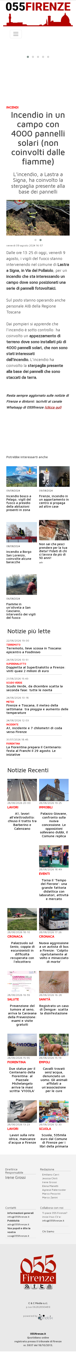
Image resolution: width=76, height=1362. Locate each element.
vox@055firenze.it (18, 1235)
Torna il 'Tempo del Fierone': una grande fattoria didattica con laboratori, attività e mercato (53, 889)
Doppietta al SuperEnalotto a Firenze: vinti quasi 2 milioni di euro (35, 669)
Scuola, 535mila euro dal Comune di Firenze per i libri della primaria (54, 1140)
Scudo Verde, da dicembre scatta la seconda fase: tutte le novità (34, 688)
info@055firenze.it (18, 1216)
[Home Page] (38, 13)
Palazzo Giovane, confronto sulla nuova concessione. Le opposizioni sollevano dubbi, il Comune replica (54, 825)
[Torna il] (54, 856)
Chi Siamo (48, 1231)
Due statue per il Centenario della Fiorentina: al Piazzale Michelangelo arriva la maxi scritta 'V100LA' (22, 1080)
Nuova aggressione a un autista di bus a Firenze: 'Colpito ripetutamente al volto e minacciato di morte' (54, 952)
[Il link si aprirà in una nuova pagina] (45, 1315)
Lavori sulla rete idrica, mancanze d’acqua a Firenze (22, 1138)
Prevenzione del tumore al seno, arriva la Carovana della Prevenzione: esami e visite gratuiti (22, 1015)
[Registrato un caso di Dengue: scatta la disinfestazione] (54, 982)
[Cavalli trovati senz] (54, 1045)
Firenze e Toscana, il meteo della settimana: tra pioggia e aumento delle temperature (37, 709)
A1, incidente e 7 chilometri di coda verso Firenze (34, 730)
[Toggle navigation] (16, 34)
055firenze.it (38, 1333)
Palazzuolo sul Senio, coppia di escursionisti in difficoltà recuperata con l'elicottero (22, 952)
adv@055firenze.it (18, 1224)
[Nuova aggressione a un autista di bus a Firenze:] (54, 919)
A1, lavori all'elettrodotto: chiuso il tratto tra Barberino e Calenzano (22, 821)
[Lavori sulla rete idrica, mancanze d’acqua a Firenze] (22, 1111)
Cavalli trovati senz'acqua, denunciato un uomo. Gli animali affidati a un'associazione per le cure (54, 1080)
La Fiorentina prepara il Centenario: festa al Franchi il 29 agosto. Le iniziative (34, 750)
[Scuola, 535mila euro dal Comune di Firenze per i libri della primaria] (54, 1111)
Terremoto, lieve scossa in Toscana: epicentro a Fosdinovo (34, 650)
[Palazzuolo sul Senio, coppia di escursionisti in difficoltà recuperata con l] (22, 919)
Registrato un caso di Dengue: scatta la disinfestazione (54, 1009)
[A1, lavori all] (22, 790)
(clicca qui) (53, 407)
